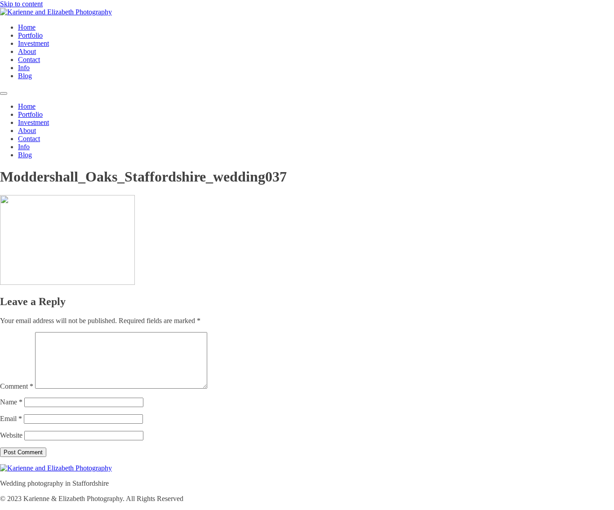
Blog (25, 76)
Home (27, 27)
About (27, 51)
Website (11, 435)
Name (11, 402)
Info (24, 67)
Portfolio (30, 35)
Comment (16, 386)
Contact (29, 59)
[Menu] (3, 93)
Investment (33, 43)
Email (11, 418)
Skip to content (21, 4)
